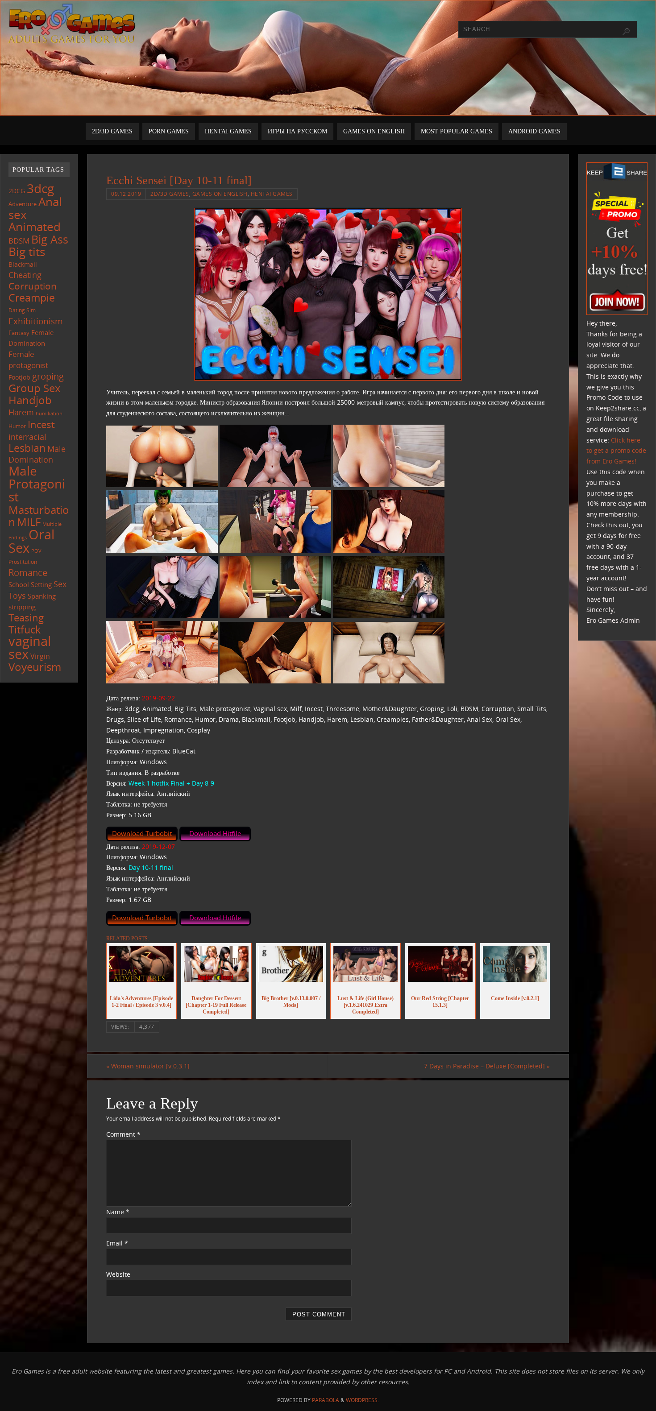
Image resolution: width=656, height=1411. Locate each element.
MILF (29, 521)
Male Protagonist (36, 483)
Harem (21, 412)
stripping (22, 606)
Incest (41, 424)
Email (117, 1243)
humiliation (49, 413)
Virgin (40, 656)
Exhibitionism (35, 321)
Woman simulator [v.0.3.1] (148, 1066)
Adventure (22, 204)
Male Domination (37, 454)
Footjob (19, 377)
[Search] (626, 31)
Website (118, 1274)
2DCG (16, 191)
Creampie (31, 297)
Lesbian (27, 448)
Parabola (325, 1400)
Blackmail (22, 264)
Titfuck (24, 629)
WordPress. (362, 1400)
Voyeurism (34, 667)
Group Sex (34, 388)
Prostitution (22, 562)
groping (48, 376)
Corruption (32, 285)
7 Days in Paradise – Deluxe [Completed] (487, 1066)
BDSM (18, 241)
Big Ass (49, 239)
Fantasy (18, 333)
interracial (27, 436)
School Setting (30, 584)
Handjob (30, 400)
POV (36, 550)
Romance (27, 572)
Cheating (25, 274)
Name (117, 1212)
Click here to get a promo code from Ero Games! (616, 451)
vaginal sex (29, 647)
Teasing (26, 617)
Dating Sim (22, 310)
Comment (123, 1134)
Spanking (42, 596)
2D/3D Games (169, 193)
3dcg (40, 188)
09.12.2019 (126, 193)
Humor (17, 426)
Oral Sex (31, 541)
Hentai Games (272, 193)
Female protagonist (28, 359)
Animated (34, 227)
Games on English (220, 193)
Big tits (26, 252)
